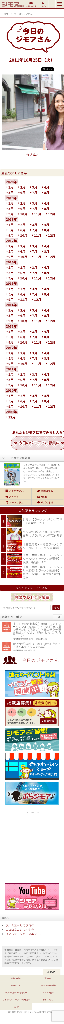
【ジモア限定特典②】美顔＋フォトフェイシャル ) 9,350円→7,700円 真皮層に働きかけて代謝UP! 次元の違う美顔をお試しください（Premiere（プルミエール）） (37, 629)
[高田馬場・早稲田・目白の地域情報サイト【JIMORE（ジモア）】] (12, 7)
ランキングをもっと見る (31, 588)
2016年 (11, 262)
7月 (34, 192)
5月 (11, 192)
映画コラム (48, 491)
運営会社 (48, 978)
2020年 (11, 181)
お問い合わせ (16, 978)
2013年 (11, 326)
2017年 (11, 240)
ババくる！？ (48, 502)
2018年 (11, 219)
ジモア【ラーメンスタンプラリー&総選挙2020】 (42, 521)
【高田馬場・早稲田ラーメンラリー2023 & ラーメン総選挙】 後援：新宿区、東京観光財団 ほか (42, 572)
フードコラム (15, 502)
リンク (16, 1006)
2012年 (11, 347)
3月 (34, 187)
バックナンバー (15, 491)
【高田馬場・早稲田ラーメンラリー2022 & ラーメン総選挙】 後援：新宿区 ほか (42, 558)
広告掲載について (16, 985)
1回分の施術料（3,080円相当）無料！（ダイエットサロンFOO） (37, 645)
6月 (22, 192)
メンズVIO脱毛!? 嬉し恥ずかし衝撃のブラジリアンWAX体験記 (42, 533)
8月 (46, 192)
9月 (11, 214)
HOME (6, 14)
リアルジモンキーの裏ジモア (24, 934)
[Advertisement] (32, 847)
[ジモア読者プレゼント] (32, 602)
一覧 (57, 617)
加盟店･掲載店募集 (48, 985)
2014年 (11, 304)
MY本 (48, 497)
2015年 (11, 283)
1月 (11, 187)
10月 (23, 214)
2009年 (11, 411)
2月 (22, 187)
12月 (51, 214)
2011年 (11, 369)
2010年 (11, 390)
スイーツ (15, 497)
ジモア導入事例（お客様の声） (16, 992)
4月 (46, 187)
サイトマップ (48, 999)
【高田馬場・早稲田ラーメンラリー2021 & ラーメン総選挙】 (42, 546)
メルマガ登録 (48, 992)
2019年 (11, 197)
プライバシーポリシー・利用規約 (16, 999)
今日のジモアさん (23, 14)
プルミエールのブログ (20, 925)
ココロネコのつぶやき (20, 929)
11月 (37, 214)
